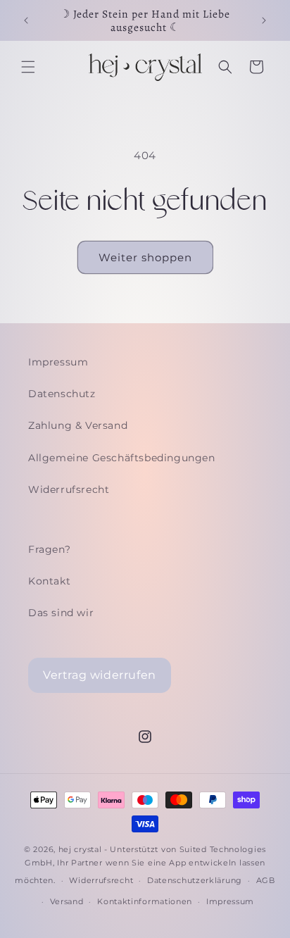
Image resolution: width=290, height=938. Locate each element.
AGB (265, 880)
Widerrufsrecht (68, 489)
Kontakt (49, 581)
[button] (28, 66)
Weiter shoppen (145, 257)
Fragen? (49, 549)
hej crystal (80, 849)
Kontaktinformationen (144, 901)
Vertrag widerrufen (99, 675)
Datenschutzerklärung (194, 880)
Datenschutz (62, 393)
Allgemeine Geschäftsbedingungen (121, 457)
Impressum (58, 362)
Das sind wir (61, 612)
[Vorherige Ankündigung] (26, 20)
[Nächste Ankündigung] (263, 20)
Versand (67, 901)
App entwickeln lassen (217, 863)
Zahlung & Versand (77, 425)
